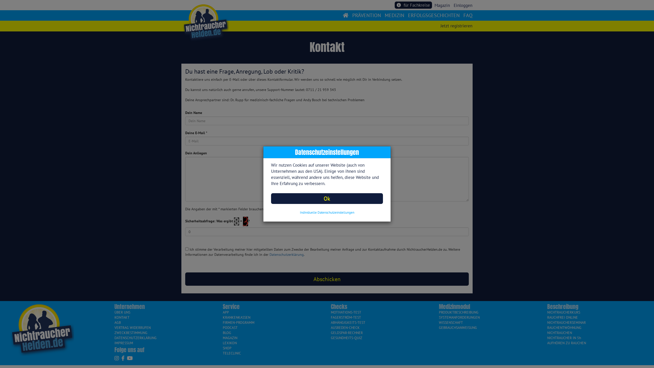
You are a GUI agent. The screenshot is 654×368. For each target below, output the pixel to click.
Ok (327, 198)
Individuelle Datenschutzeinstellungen (327, 212)
